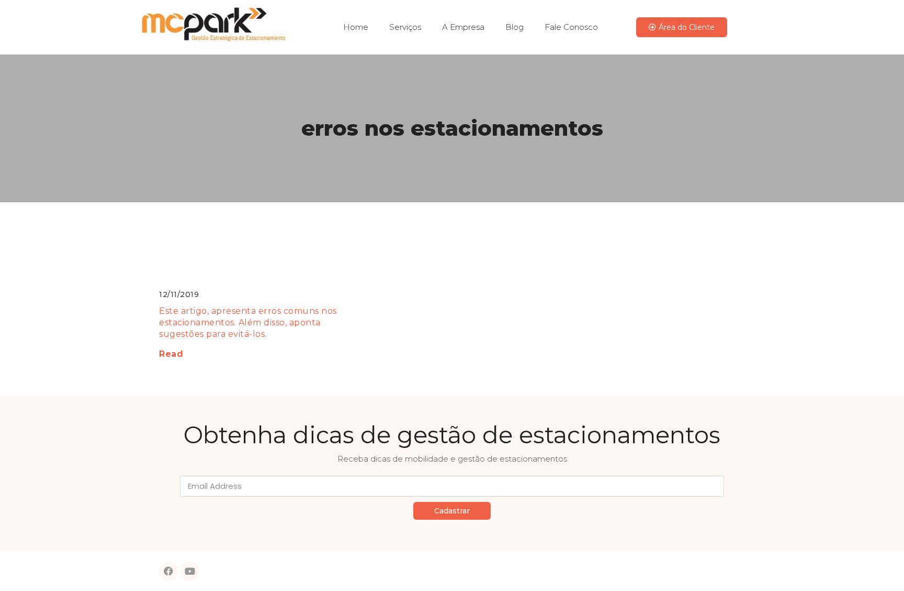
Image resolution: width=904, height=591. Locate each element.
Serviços (405, 27)
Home (355, 27)
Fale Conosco (571, 27)
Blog (514, 27)
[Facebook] (168, 571)
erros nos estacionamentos (452, 128)
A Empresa (463, 27)
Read (171, 354)
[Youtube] (189, 571)
